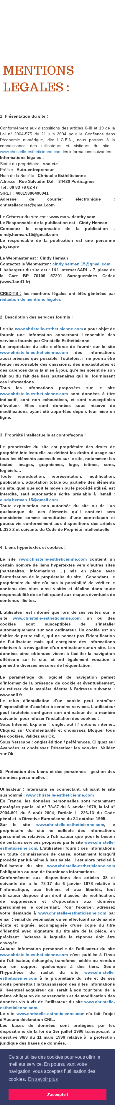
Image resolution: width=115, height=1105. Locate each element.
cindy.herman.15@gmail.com (81, 264)
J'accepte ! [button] (57, 1094)
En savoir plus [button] (43, 1079)
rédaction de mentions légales (30, 299)
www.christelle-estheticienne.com (31, 151)
